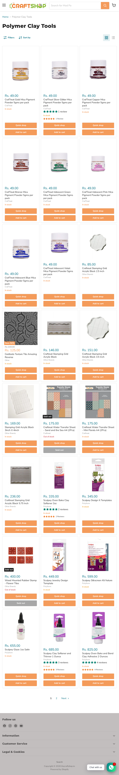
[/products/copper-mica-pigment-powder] (98, 69)
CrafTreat (8, 105)
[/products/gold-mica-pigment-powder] (20, 69)
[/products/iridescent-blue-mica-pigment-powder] (20, 247)
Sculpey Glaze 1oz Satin (17, 649)
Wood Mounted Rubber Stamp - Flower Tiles (21, 582)
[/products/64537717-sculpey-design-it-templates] (98, 474)
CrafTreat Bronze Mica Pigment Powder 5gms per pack (19, 195)
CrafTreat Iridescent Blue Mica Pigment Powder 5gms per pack (20, 280)
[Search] (105, 5)
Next (64, 698)
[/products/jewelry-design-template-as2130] (59, 554)
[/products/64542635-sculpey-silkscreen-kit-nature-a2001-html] (98, 554)
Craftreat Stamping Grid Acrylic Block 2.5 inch (94, 270)
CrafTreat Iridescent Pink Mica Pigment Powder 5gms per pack (97, 195)
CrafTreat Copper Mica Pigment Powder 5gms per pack (96, 102)
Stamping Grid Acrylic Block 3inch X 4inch (19, 429)
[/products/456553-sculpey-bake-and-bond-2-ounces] (98, 628)
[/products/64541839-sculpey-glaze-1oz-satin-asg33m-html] (20, 626)
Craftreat (47, 433)
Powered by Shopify (59, 769)
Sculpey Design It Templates (97, 500)
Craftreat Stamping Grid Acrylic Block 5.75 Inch (17, 502)
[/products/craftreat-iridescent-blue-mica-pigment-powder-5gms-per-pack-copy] (59, 242)
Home (5, 17)
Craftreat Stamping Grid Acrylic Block (55, 355)
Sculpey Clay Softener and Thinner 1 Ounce (57, 655)
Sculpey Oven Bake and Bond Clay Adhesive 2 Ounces (97, 655)
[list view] (113, 37)
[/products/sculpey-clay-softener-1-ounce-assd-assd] (59, 628)
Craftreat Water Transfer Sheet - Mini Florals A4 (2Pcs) (98, 429)
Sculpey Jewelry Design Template (55, 582)
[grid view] (106, 37)
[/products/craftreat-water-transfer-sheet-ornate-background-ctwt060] (98, 401)
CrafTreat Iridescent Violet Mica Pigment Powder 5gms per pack (58, 271)
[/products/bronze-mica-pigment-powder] (20, 161)
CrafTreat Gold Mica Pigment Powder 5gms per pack (20, 101)
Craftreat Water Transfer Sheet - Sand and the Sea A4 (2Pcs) (59, 429)
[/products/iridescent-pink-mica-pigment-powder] (98, 161)
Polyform (47, 506)
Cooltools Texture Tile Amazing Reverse (21, 356)
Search (59, 762)
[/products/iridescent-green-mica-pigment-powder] (59, 161)
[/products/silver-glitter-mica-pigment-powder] (59, 69)
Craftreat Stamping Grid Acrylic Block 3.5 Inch (94, 355)
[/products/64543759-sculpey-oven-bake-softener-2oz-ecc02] (59, 474)
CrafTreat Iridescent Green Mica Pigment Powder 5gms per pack (58, 195)
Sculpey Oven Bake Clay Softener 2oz (56, 502)
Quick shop (21, 125)
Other (7, 360)
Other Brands (87, 274)
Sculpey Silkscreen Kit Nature (97, 580)
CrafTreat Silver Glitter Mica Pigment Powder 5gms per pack (57, 102)
